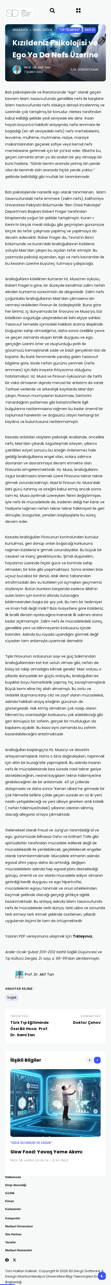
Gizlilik (9, 1193)
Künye (9, 1201)
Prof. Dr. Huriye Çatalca (29, 1160)
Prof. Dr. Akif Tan (37, 67)
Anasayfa (20, 30)
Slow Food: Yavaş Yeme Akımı (46, 1151)
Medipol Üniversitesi (19, 1226)
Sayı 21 (90, 30)
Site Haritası (13, 1234)
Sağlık (12, 997)
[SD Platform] (13, 13)
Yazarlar (10, 1242)
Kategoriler (12, 1218)
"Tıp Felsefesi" (69, 30)
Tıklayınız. (83, 936)
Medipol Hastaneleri (18, 1250)
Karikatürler (13, 1209)
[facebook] (7, 1260)
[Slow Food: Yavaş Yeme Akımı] (55, 1103)
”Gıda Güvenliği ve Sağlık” (31, 1143)
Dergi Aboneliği (15, 1185)
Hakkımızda (13, 1177)
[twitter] (14, 1260)
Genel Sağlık (42, 30)
